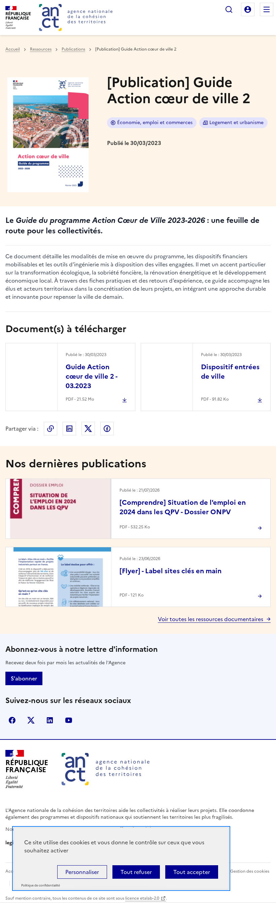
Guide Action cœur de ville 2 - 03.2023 (91, 376)
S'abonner (24, 678)
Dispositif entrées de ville (230, 371)
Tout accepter (191, 872)
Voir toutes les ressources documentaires (210, 619)
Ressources (40, 49)
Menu (266, 9)
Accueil (12, 49)
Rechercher (229, 9)
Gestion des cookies (249, 871)
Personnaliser (82, 872)
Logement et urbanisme (236, 122)
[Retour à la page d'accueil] (75, 17)
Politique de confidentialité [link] (40, 885)
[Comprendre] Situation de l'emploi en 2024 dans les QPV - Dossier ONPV (182, 507)
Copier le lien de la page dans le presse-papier (50, 428)
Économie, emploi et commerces (155, 122)
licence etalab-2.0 (142, 898)
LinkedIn (69, 428)
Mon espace (247, 9)
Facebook (107, 428)
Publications (73, 49)
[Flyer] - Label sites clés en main (170, 571)
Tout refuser (136, 872)
